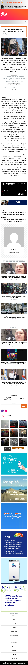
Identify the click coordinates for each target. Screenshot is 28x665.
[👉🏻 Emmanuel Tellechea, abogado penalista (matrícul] (23, 433)
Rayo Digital (23, 662)
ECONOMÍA (14, 631)
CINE (14, 619)
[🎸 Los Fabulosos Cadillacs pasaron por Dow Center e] (5, 424)
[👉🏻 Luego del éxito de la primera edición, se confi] (5, 433)
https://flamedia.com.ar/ (14, 252)
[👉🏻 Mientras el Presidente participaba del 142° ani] (23, 424)
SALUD (14, 654)
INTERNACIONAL (14, 635)
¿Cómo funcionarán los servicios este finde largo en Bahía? (14, 296)
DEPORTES (14, 627)
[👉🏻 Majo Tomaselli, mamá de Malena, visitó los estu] (14, 442)
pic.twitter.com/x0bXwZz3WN (14, 84)
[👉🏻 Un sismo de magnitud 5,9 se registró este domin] (14, 424)
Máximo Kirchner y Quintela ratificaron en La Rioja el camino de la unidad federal (14, 383)
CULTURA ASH (14, 623)
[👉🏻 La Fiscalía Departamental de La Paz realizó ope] (5, 442)
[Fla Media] (14, 237)
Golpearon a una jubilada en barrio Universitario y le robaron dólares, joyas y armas (14, 317)
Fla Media (5, 34)
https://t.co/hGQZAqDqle (14, 83)
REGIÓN (14, 650)
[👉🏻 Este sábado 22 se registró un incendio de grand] (14, 433)
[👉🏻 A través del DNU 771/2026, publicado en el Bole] (23, 442)
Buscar (14, 403)
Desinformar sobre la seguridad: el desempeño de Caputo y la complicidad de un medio (14, 363)
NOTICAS (14, 646)
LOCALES (14, 639)
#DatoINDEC (14, 75)
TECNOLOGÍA (14, 658)
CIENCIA (14, 615)
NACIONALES (14, 642)
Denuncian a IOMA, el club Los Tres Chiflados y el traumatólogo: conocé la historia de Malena (14, 277)
